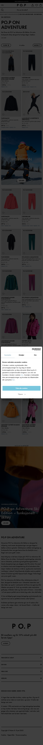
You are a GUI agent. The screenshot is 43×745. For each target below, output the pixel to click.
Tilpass (20, 394)
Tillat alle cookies (22, 388)
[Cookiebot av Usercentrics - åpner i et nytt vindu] (32, 349)
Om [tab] (35, 355)
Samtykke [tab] (7, 355)
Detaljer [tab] (21, 355)
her (22, 375)
